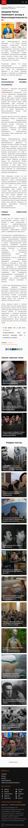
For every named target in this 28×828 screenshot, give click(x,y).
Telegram (6, 330)
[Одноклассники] (8, 349)
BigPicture (11, 7)
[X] (13, 349)
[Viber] (17, 349)
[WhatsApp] (19, 349)
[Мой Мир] (11, 349)
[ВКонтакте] (6, 349)
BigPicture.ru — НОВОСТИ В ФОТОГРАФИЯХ (13, 804)
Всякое (12, 8)
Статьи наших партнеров (9, 344)
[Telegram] (22, 349)
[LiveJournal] (15, 349)
